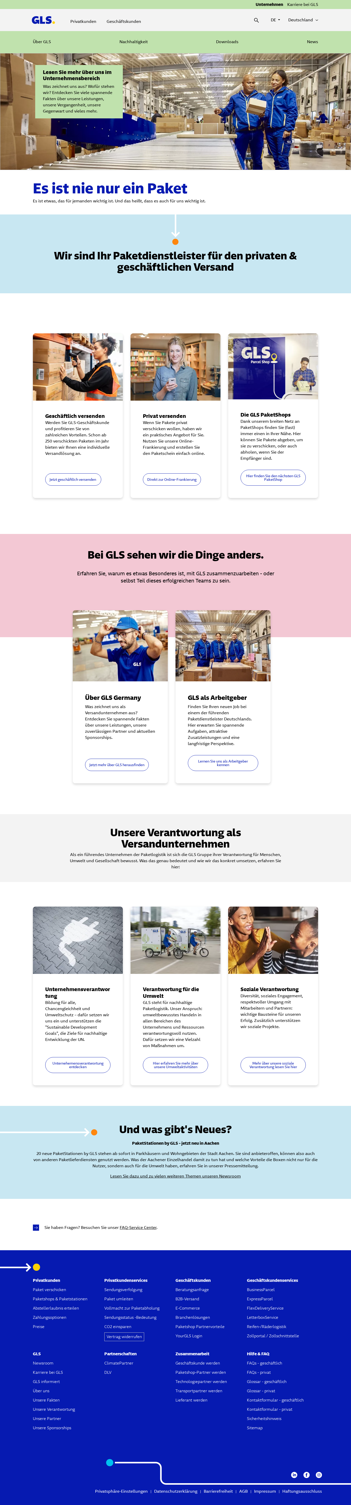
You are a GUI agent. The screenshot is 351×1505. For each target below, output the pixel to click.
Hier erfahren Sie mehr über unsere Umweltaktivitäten (175, 1065)
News (312, 41)
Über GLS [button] (42, 41)
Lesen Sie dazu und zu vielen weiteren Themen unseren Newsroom (175, 1176)
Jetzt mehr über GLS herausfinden (116, 765)
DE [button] (275, 20)
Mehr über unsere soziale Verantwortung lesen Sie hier (273, 1065)
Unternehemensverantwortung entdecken (78, 1065)
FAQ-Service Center (138, 1227)
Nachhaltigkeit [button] (133, 41)
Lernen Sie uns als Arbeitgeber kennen (223, 763)
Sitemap (255, 1428)
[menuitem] (42, 42)
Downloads (227, 41)
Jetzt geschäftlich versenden (73, 479)
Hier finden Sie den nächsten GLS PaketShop (273, 478)
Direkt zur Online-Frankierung (172, 479)
